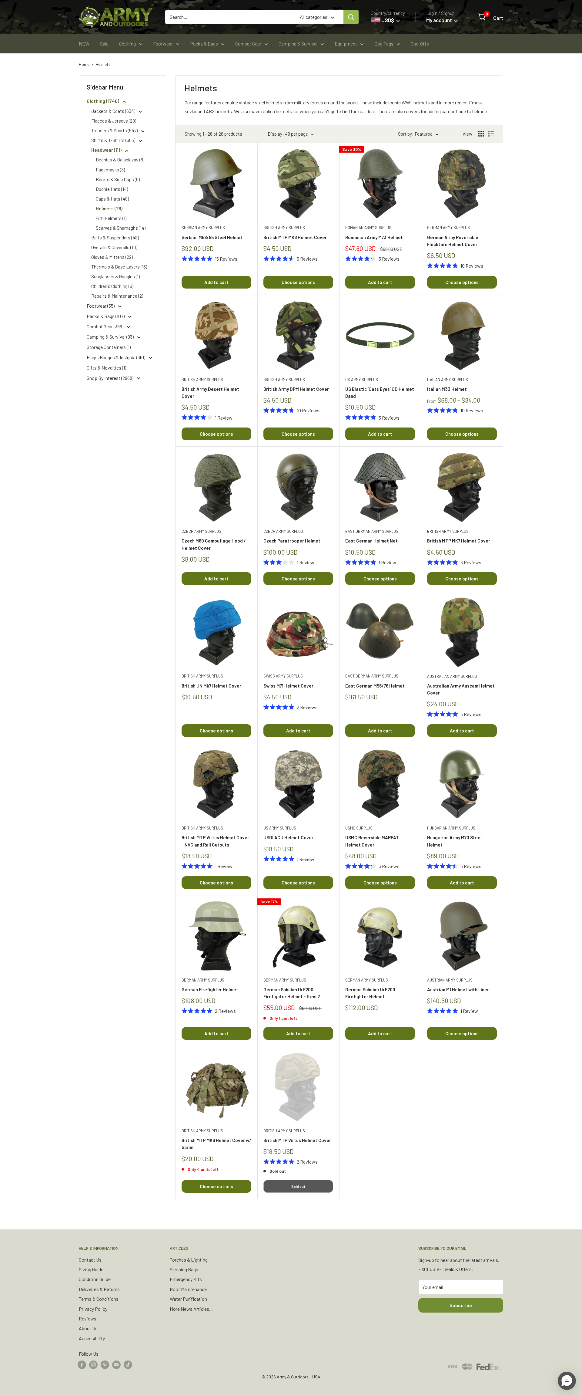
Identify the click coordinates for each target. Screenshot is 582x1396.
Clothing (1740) (103, 101)
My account (439, 20)
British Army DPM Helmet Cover (296, 389)
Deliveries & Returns (99, 1289)
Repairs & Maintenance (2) (117, 296)
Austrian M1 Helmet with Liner (458, 989)
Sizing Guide (91, 1269)
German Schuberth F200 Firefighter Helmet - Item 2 (291, 993)
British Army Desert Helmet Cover (210, 392)
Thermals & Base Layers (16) (119, 266)
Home (84, 64)
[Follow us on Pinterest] (105, 1364)
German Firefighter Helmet (210, 989)
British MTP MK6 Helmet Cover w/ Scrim (216, 1143)
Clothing (127, 43)
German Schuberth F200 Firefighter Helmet (370, 993)
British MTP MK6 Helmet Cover (295, 237)
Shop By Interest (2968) (110, 378)
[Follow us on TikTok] (128, 1364)
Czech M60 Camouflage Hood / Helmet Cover (214, 544)
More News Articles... (191, 1309)
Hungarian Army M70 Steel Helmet (454, 841)
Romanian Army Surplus (368, 227)
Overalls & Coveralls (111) (114, 247)
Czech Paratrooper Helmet (291, 540)
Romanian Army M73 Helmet (374, 237)
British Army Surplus (284, 227)
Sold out (298, 1186)
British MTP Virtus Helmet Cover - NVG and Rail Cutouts (215, 841)
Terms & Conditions (99, 1299)
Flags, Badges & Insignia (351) (116, 357)
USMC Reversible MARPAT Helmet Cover (372, 841)
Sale (104, 43)
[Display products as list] (491, 134)
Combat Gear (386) (105, 326)
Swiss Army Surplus (283, 676)
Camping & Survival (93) (111, 337)
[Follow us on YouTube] (116, 1364)
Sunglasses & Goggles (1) (115, 276)
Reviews (87, 1318)
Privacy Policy (93, 1309)
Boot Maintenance (188, 1289)
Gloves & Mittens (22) (112, 257)
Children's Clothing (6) (112, 286)
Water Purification (188, 1299)
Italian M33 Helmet (447, 389)
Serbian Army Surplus (203, 227)
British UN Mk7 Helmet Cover (211, 685)
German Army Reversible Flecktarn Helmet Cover (452, 241)
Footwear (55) (101, 306)
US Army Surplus (361, 379)
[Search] (351, 17)
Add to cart (216, 282)
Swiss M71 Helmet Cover (288, 685)
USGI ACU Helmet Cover (288, 837)
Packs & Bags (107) (106, 316)
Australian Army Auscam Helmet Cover (461, 689)
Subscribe (461, 1305)
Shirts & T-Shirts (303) (113, 140)
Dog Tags (383, 43)
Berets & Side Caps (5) (118, 179)
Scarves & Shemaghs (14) (121, 228)
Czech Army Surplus (201, 531)
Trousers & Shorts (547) (115, 130)
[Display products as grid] (481, 134)
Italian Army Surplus (447, 379)
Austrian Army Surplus (450, 980)
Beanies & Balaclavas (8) (120, 159)
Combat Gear (248, 43)
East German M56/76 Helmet (375, 685)
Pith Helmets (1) (111, 218)
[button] (567, 1381)
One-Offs (420, 43)
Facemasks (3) (110, 169)
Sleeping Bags (184, 1269)
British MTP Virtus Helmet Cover (297, 1140)
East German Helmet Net (371, 540)
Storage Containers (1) (109, 347)
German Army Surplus (448, 227)
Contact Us (90, 1259)
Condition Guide (95, 1279)
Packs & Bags (204, 43)
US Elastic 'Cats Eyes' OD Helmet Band (379, 392)
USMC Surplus (359, 828)
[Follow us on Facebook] (82, 1364)
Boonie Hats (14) (112, 189)
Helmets (103, 64)
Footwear (163, 43)
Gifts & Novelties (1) (106, 367)
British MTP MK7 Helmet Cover (458, 540)
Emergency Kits (186, 1279)
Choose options (298, 282)
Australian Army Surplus (452, 676)
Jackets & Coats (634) (113, 111)
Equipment (346, 43)
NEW (84, 43)
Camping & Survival (298, 43)
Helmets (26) (109, 208)
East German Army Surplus (371, 531)
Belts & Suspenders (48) (115, 237)
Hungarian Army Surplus (451, 828)
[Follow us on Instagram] (93, 1364)
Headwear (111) (106, 150)
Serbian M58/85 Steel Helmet (212, 237)
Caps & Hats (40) (112, 198)
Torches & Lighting (189, 1259)
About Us (88, 1328)
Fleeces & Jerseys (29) (113, 120)
